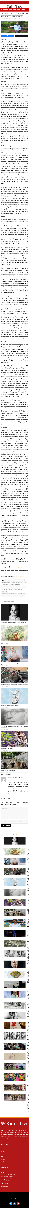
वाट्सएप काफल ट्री (5, 573)
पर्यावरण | (19, 10)
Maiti (25, 582)
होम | (2, 10)
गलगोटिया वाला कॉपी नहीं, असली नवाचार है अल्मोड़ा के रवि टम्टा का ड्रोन (14, 684)
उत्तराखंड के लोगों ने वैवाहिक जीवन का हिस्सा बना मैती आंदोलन (12, 589)
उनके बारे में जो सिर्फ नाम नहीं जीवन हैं (8, 770)
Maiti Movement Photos (15, 584)
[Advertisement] (14, 1110)
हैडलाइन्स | (6, 10)
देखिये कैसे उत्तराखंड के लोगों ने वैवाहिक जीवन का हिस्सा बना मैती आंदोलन (13, 593)
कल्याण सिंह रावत (4, 591)
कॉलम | (11, 10)
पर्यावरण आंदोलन (4, 596)
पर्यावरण (2, 1156)
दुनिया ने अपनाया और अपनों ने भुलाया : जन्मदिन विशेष (11, 664)
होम (1, 1148)
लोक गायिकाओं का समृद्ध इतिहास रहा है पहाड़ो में (9, 705)
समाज (2, 1154)
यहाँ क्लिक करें (20, 576)
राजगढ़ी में (3, 216)
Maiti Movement (5, 584)
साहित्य (23, 10)
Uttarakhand (17, 586)
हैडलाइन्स (2, 1151)
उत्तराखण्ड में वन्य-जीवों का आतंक (7, 748)
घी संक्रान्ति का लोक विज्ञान (6, 643)
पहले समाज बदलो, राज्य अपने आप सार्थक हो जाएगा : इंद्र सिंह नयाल (13, 622)
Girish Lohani (8, 18)
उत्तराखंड (23, 586)
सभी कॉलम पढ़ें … (14, 834)
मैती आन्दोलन (4, 427)
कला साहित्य (3, 1159)
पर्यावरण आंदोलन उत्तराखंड (13, 596)
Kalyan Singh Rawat (6, 582)
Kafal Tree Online (19, 567)
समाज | (15, 10)
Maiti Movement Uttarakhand (7, 586)
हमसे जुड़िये (3, 1162)
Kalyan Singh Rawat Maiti (17, 582)
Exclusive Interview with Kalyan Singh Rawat (15, 580)
